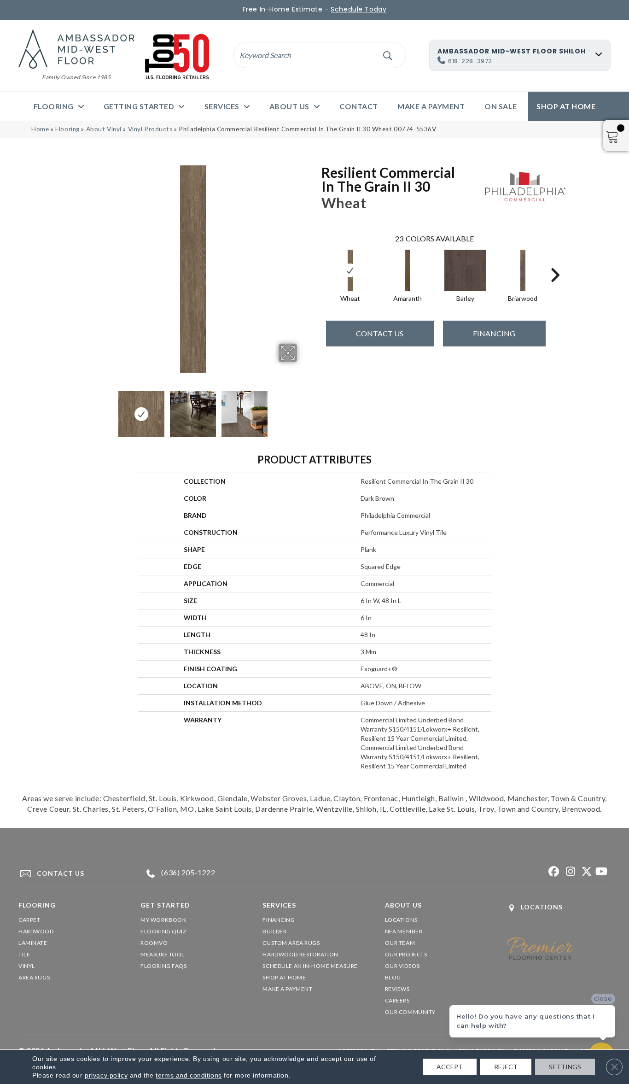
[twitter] (585, 872)
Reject (506, 1067)
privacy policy (106, 1075)
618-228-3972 (470, 61)
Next (303, 409)
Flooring (67, 129)
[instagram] (569, 872)
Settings (565, 1067)
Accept (450, 1067)
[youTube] (601, 872)
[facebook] (552, 872)
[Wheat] (350, 270)
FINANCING (494, 333)
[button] (387, 55)
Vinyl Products (150, 129)
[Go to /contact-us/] (70, 873)
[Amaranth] (408, 270)
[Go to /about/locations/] (559, 907)
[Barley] (465, 270)
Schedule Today (358, 9)
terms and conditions (188, 1075)
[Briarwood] (523, 270)
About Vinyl (104, 129)
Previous (83, 409)
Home (40, 129)
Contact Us (379, 333)
